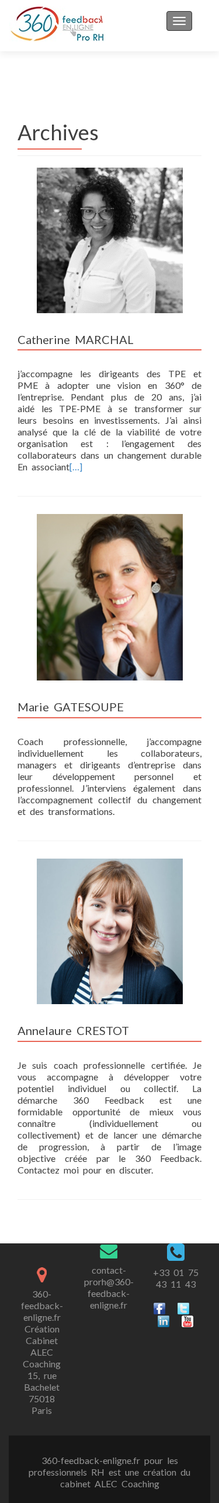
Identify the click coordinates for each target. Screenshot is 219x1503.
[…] (75, 466)
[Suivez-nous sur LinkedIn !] (163, 1319)
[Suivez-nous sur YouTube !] (187, 1319)
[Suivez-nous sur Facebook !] (159, 1307)
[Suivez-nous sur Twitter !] (183, 1307)
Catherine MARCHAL (76, 339)
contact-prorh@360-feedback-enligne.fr (109, 1287)
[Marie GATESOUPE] (110, 596)
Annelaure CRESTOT (73, 1030)
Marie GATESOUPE (71, 707)
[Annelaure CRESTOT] (110, 929)
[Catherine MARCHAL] (110, 238)
